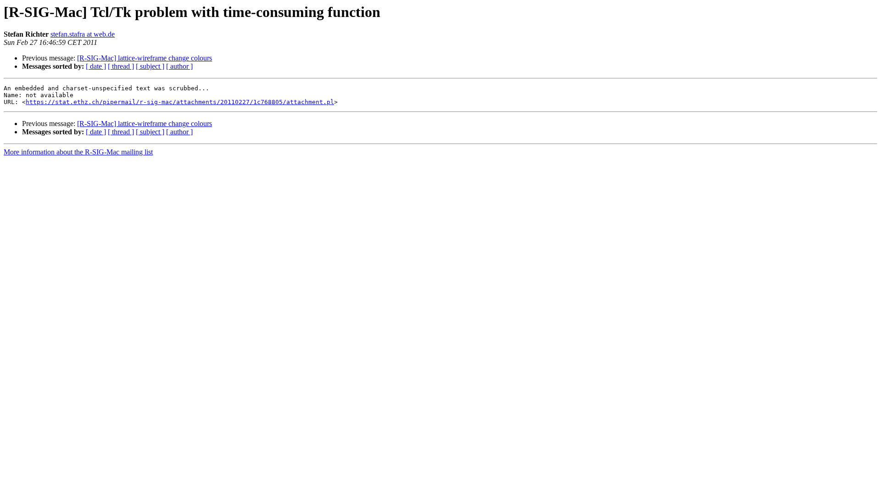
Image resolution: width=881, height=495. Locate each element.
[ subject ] (150, 66)
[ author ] (179, 66)
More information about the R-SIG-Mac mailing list (78, 152)
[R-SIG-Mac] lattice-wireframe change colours (144, 58)
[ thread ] (121, 66)
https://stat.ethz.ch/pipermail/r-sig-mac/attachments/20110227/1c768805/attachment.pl (180, 102)
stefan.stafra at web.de (82, 34)
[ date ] (96, 66)
